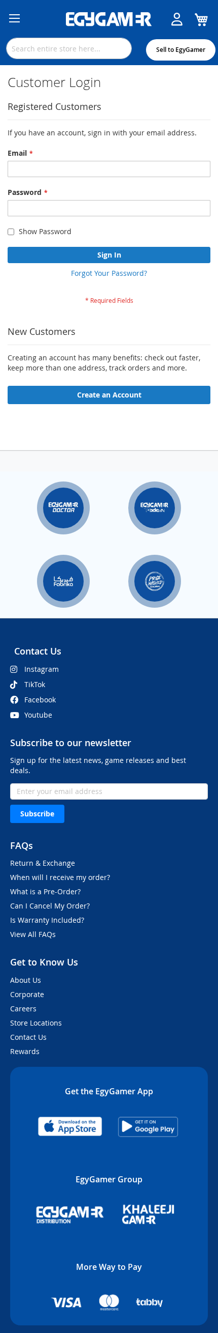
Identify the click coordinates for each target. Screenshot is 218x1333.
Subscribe (37, 813)
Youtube (38, 715)
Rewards (25, 1051)
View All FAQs (33, 934)
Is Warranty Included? (47, 920)
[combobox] (69, 48)
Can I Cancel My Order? (50, 906)
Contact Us (28, 1037)
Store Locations (36, 1023)
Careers (23, 1008)
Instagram (41, 669)
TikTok (34, 684)
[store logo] (109, 19)
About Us (25, 980)
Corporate (27, 994)
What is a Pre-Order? (45, 891)
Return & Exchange (42, 863)
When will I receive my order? (60, 877)
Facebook (40, 699)
